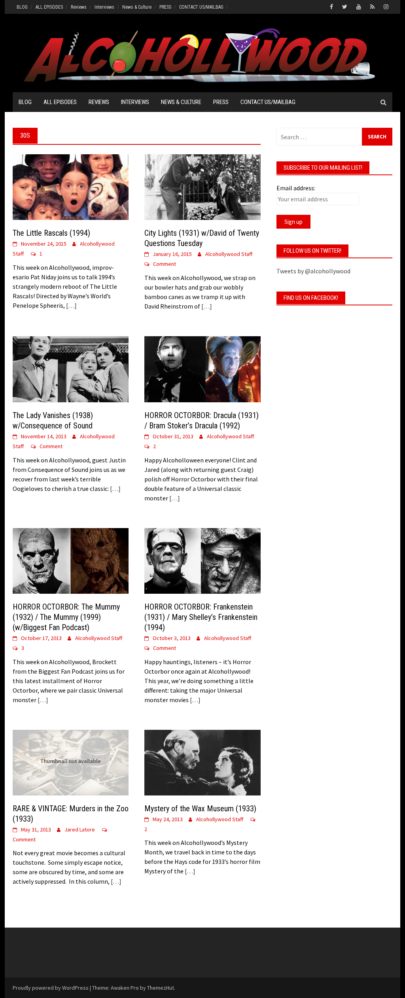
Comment (164, 263)
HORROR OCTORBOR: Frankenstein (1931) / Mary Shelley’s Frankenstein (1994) (200, 617)
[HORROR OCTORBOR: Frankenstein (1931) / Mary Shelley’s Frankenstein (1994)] (202, 560)
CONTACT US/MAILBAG (201, 7)
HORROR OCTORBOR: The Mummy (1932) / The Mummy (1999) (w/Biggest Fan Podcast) (66, 617)
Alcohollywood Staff (228, 254)
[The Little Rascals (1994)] (71, 186)
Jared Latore (79, 829)
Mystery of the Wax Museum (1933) (200, 808)
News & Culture (136, 7)
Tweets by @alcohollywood (313, 271)
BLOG (22, 7)
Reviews (79, 7)
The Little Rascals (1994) (51, 233)
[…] (71, 305)
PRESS (165, 7)
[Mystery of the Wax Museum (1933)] (202, 762)
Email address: (295, 188)
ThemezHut (160, 987)
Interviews (104, 7)
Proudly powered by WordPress (51, 987)
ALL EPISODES (49, 7)
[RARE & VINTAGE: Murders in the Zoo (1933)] (71, 762)
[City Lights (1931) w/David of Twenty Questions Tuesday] (202, 186)
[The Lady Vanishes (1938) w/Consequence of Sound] (71, 368)
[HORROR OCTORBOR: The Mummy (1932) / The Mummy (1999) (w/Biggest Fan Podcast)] (71, 560)
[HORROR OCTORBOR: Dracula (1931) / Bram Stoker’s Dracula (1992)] (202, 368)
